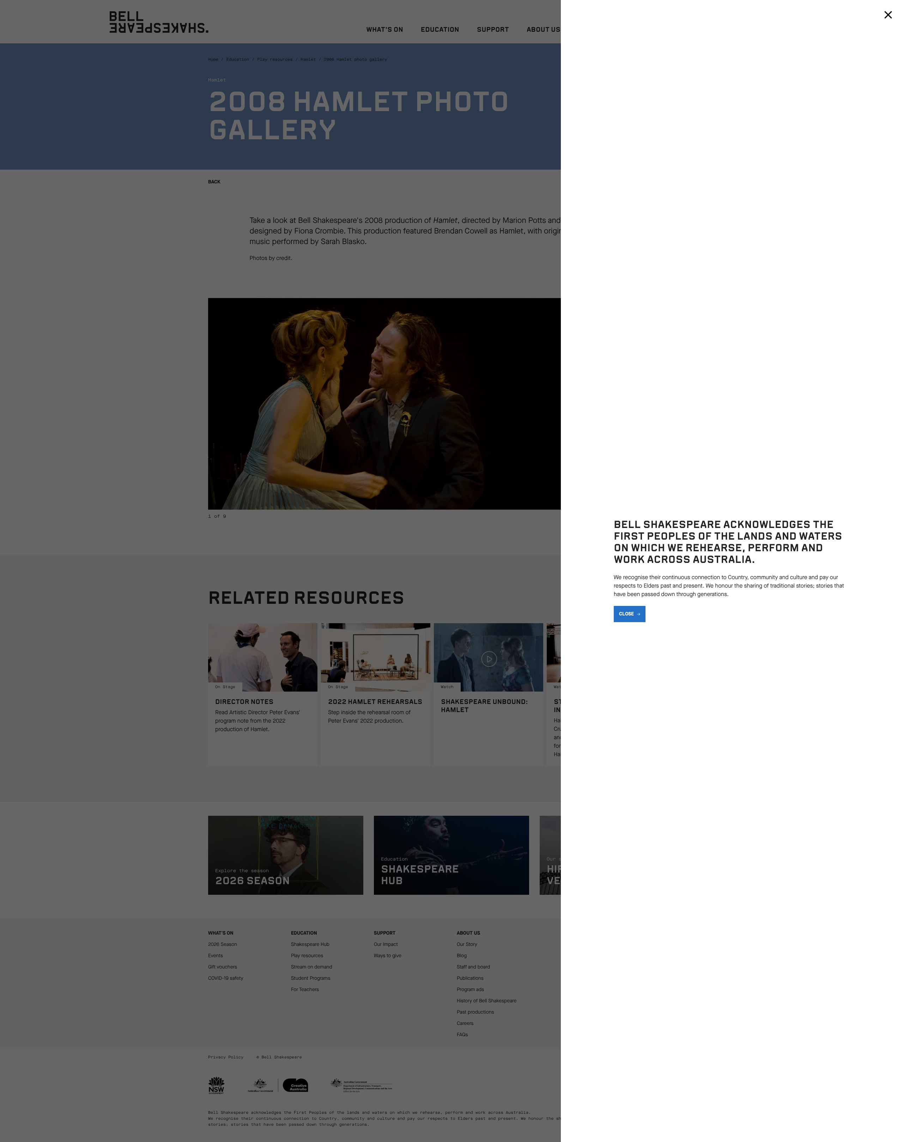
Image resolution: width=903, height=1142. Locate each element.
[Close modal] (888, 15)
